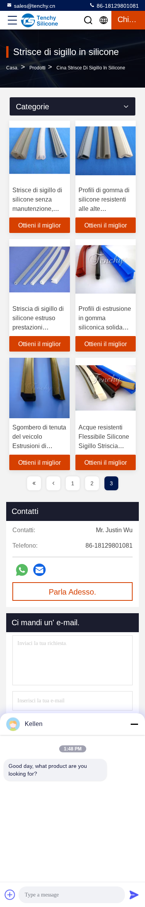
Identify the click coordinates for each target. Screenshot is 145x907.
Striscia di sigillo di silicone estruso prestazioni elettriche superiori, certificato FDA (38, 327)
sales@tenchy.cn (34, 6)
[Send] (134, 894)
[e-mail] (39, 570)
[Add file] (10, 894)
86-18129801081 (117, 6)
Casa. (12, 68)
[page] (34, 483)
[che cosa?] (22, 570)
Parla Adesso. (72, 592)
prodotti (37, 68)
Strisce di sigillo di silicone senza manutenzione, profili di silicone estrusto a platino (37, 209)
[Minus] (134, 724)
